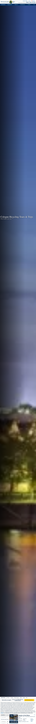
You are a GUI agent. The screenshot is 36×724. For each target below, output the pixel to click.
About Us (16, 4)
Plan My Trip (22, 4)
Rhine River (3, 697)
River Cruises (16, 697)
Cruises (12, 697)
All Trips (8, 697)
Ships (21, 697)
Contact (29, 4)
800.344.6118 (30, 2)
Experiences (10, 4)
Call (18, 700)
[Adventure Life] (8, 1)
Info (26, 697)
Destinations (3, 4)
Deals (24, 697)
